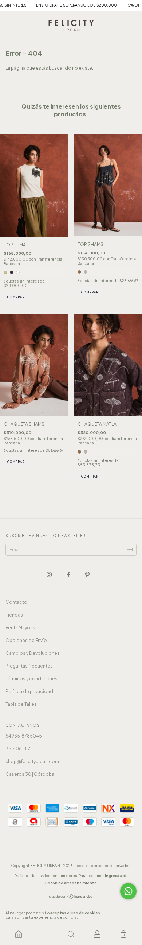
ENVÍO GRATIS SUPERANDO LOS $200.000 (65, 5)
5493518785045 (23, 736)
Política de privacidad (29, 691)
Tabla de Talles (21, 704)
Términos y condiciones (31, 678)
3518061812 (17, 748)
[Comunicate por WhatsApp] (128, 891)
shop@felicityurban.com (32, 761)
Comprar (15, 297)
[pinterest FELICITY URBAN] (87, 574)
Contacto (16, 602)
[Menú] (45, 934)
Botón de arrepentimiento (71, 883)
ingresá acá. (116, 876)
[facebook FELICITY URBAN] (69, 574)
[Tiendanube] (71, 897)
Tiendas (14, 615)
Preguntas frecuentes (29, 666)
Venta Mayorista (22, 627)
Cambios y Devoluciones (32, 653)
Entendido (122, 915)
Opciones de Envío (26, 640)
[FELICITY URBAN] (18, 934)
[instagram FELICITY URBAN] (49, 574)
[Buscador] (71, 934)
